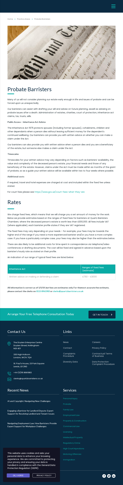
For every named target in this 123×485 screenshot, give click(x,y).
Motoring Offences (72, 454)
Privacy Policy (99, 348)
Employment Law (71, 415)
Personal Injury (70, 398)
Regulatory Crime (71, 443)
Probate (67, 404)
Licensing (67, 431)
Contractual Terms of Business (102, 354)
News (66, 342)
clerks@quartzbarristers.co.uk (68, 291)
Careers (96, 342)
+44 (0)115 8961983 (23, 372)
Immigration (69, 459)
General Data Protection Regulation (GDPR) (31, 467)
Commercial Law (71, 426)
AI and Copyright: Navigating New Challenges (29, 401)
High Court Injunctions (73, 448)
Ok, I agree (18, 475)
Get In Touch (100, 314)
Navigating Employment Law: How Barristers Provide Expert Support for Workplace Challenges (32, 425)
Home (10, 19)
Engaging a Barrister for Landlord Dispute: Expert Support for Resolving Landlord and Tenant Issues (31, 412)
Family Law (68, 409)
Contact (67, 348)
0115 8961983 (43, 291)
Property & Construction (74, 420)
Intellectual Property (73, 437)
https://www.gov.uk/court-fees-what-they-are (60, 191)
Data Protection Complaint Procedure (103, 363)
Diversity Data (70, 362)
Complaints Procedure (69, 354)
